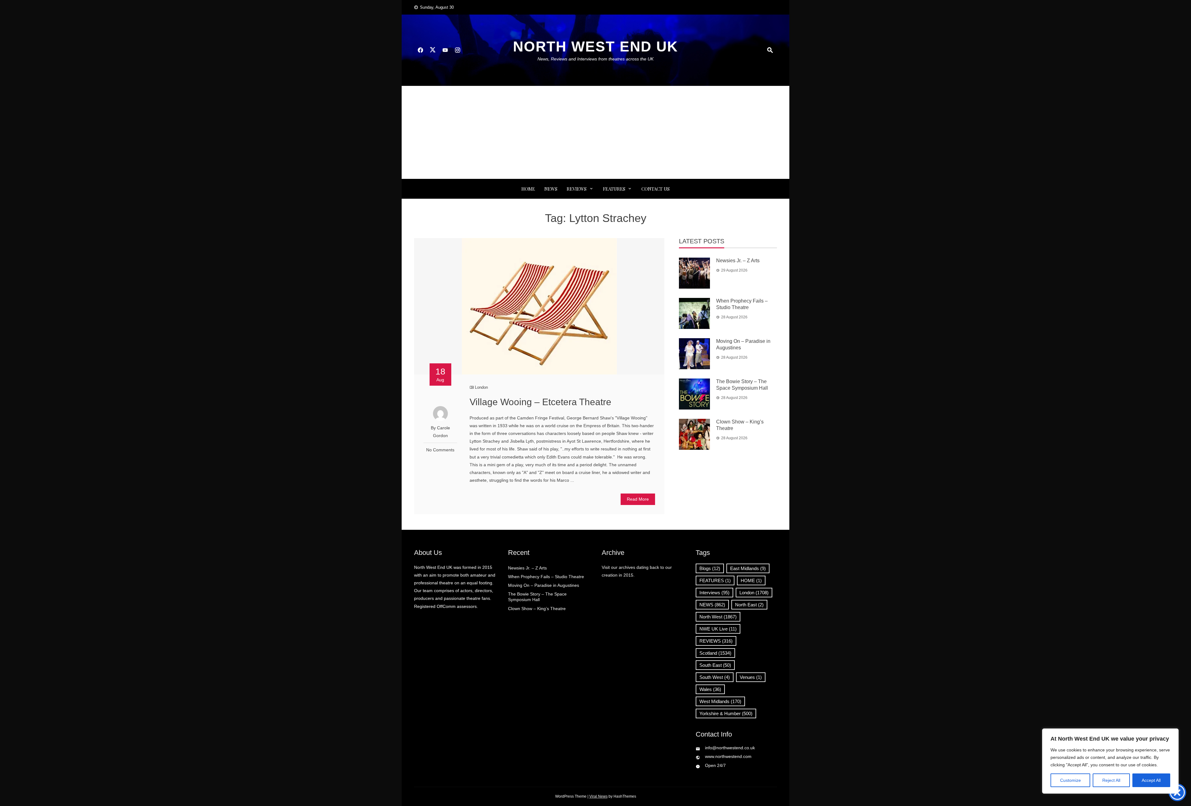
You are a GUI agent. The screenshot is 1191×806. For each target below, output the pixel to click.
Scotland (715, 653)
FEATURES (614, 189)
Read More (638, 499)
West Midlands (720, 701)
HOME (751, 580)
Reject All (1111, 780)
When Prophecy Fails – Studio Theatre (546, 576)
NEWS (550, 189)
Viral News (598, 796)
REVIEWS (577, 189)
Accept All (1151, 780)
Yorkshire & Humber (725, 713)
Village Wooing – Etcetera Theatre (540, 402)
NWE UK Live (718, 628)
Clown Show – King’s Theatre (537, 608)
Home (528, 189)
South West (714, 677)
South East (715, 665)
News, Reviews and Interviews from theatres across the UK (595, 58)
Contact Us (655, 189)
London (481, 387)
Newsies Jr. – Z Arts (738, 260)
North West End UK (595, 46)
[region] (1110, 761)
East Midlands (748, 568)
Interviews (714, 592)
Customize (1070, 780)
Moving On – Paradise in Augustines (543, 585)
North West (718, 616)
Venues (751, 677)
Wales (710, 689)
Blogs (709, 568)
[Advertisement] (595, 132)
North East (749, 604)
